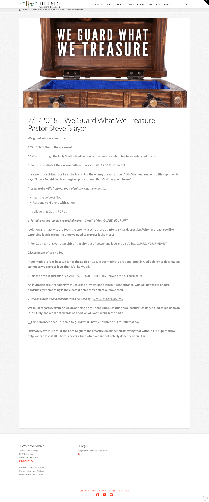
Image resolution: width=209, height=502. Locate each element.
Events (94, 491)
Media (114, 491)
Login (80, 454)
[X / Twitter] (104, 494)
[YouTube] (111, 494)
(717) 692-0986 (26, 461)
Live (127, 491)
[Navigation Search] (186, 3)
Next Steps (104, 491)
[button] (206, 2)
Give (121, 491)
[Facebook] (97, 494)
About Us (84, 491)
